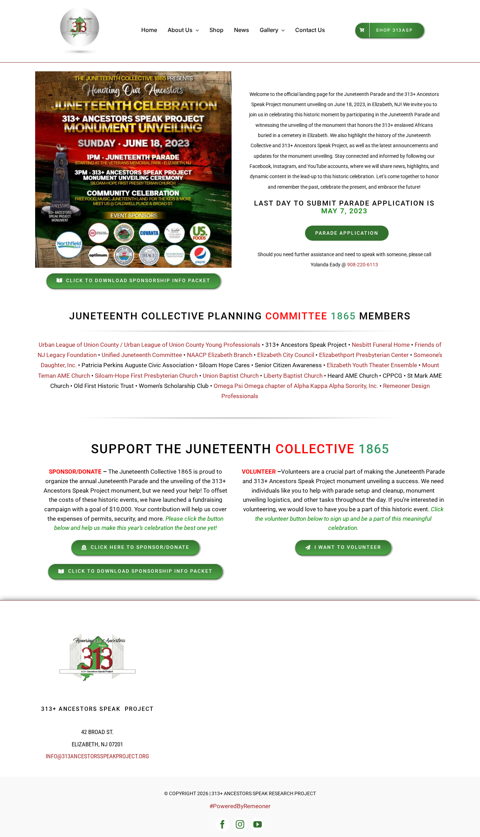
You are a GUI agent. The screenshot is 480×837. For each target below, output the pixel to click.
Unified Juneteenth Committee (142, 354)
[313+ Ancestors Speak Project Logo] (80, 8)
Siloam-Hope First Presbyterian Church (147, 375)
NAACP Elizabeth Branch (219, 354)
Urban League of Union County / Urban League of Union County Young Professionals (150, 344)
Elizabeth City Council (286, 354)
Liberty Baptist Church (293, 375)
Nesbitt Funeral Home (381, 344)
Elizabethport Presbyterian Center (364, 354)
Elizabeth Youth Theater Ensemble (372, 365)
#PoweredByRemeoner (240, 806)
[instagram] (240, 824)
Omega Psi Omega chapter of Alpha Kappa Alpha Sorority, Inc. (296, 385)
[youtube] (258, 824)
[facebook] (222, 824)
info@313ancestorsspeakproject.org (97, 756)
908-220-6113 (362, 264)
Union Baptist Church (231, 375)
